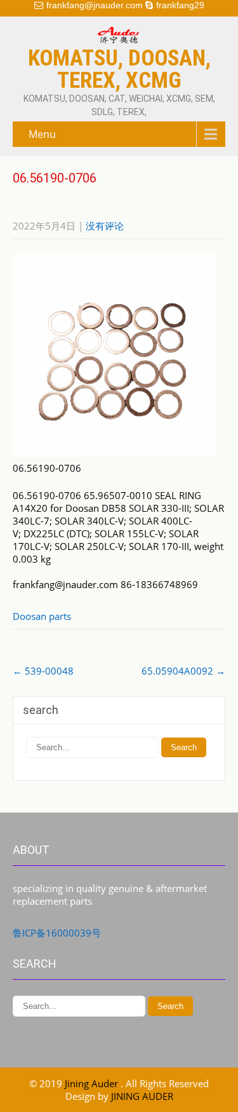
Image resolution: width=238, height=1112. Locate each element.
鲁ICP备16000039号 (57, 932)
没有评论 (105, 225)
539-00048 (43, 670)
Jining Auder (93, 1083)
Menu (42, 134)
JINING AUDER (142, 1096)
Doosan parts (42, 616)
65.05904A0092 (183, 670)
